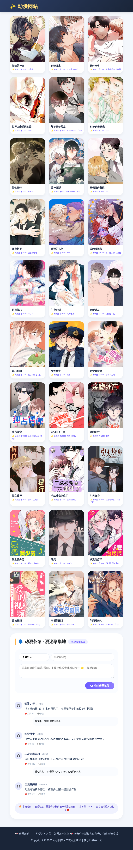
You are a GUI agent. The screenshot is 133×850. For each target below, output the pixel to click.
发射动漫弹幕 (101, 686)
